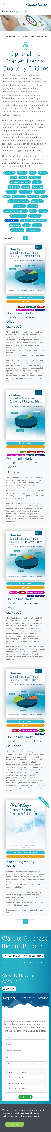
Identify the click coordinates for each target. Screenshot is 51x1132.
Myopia (23, 452)
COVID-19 (9, 173)
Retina (26, 225)
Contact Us (25, 856)
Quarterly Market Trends (33, 220)
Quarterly (10, 220)
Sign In (7, 11)
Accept (14, 1124)
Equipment (14, 187)
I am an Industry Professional (23, 956)
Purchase (25, 301)
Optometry (19, 206)
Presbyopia (34, 216)
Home (4, 33)
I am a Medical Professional (21, 962)
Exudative (37, 187)
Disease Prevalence (20, 182)
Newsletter (37, 201)
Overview (32, 206)
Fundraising (25, 192)
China (33, 173)
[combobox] (25, 1077)
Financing (11, 192)
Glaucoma (39, 192)
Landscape (33, 197)
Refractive (15, 225)
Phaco (33, 211)
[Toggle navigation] (4, 5)
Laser (44, 197)
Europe (25, 187)
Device (23, 177)
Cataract (22, 173)
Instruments (19, 197)
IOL (27, 307)
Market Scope (36, 5)
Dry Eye (37, 182)
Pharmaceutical (18, 216)
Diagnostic (35, 177)
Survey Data (17, 230)
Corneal (43, 173)
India (6, 197)
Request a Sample (25, 298)
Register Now (20, 11)
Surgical (37, 225)
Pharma (43, 211)
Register (25, 1097)
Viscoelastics (33, 230)
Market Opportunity (18, 201)
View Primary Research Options (25, 853)
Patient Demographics (15, 211)
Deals (13, 177)
